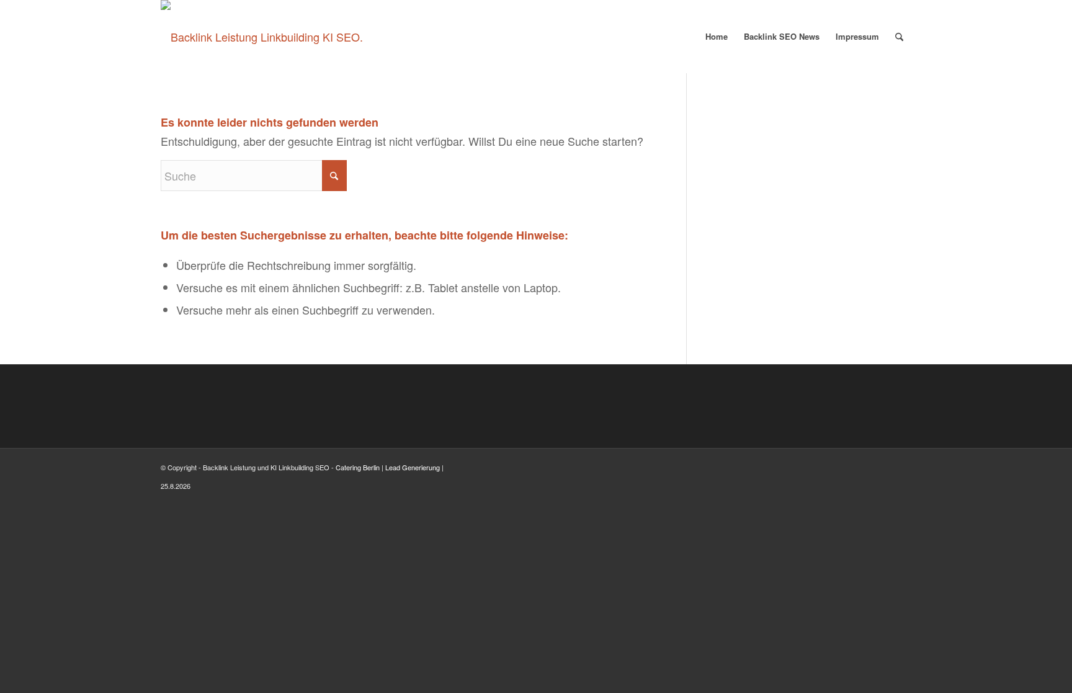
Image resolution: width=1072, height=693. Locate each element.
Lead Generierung (412, 467)
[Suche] (899, 36)
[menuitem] (716, 36)
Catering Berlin (358, 467)
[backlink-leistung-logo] (262, 36)
